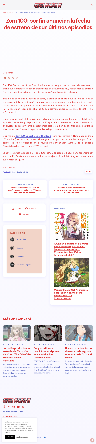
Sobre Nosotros (10, 416)
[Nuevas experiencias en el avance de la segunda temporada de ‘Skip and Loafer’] (79, 333)
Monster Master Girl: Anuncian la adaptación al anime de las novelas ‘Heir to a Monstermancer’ (71, 294)
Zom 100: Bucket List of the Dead (33, 135)
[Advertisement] (48, 54)
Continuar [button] (10, 437)
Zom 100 (12, 168)
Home (4, 12)
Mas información (22, 437)
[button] (4, 5)
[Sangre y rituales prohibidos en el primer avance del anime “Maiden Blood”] (48, 333)
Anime (11, 12)
